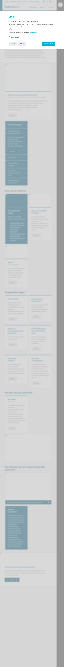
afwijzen (22, 43)
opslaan (13, 43)
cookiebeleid (33, 33)
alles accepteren (48, 43)
